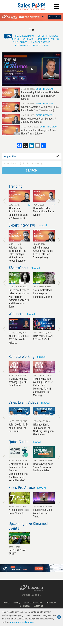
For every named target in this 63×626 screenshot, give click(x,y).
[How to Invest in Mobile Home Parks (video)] (44, 196)
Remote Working (24, 35)
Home (8, 35)
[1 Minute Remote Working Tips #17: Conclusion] (19, 367)
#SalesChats (11, 39)
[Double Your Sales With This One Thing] (44, 498)
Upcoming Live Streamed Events (31, 45)
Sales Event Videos (48, 39)
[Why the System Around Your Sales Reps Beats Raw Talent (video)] (11, 107)
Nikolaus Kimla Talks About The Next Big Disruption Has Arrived (43, 429)
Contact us (25, 605)
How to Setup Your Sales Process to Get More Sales (43, 467)
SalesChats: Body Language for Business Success (42, 293)
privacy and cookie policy (22, 622)
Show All (42, 225)
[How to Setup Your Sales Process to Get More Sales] (44, 452)
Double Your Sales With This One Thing (42, 513)
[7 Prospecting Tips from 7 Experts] (19, 498)
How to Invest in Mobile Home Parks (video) (43, 211)
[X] (25, 145)
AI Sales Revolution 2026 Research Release (19, 339)
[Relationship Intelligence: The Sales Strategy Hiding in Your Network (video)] (11, 93)
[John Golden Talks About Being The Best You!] (19, 413)
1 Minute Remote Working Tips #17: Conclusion (18, 382)
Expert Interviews (48, 35)
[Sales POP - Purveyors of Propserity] (31, 6)
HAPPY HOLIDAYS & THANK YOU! (42, 337)
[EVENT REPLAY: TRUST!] (19, 538)
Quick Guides (20, 42)
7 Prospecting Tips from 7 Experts (19, 511)
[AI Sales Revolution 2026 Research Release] (19, 324)
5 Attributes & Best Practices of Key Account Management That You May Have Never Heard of (18, 472)
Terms (6, 602)
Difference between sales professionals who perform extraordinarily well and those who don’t (19, 298)
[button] (4, 201)
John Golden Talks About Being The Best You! (19, 428)
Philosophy (51, 602)
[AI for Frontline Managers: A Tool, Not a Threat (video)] (11, 130)
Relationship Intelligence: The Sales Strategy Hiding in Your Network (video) (17, 254)
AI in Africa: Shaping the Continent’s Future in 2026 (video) (18, 213)
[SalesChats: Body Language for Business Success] (44, 278)
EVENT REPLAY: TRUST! (17, 551)
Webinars (28, 39)
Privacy (16, 602)
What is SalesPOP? (33, 602)
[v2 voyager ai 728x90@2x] (31, 568)
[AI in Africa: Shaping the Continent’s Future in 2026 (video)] (19, 196)
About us (38, 605)
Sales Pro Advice (40, 42)
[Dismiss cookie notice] (59, 617)
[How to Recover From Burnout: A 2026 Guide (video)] (11, 119)
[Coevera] (31, 588)
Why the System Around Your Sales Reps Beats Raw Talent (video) (43, 252)
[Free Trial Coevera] (31, 17)
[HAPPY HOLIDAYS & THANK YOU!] (44, 324)
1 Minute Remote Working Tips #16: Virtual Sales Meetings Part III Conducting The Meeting (43, 387)
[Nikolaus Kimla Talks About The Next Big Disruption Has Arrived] (44, 413)
